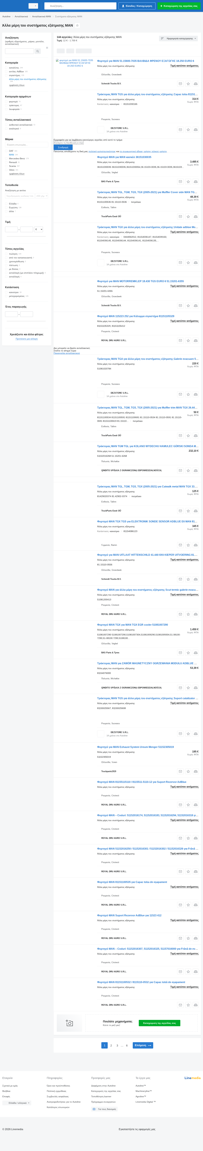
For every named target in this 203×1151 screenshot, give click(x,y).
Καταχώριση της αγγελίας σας (159, 1023)
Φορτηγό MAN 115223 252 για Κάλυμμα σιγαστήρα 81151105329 (135, 316)
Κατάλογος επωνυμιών (58, 1107)
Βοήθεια (6, 1091)
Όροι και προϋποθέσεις (58, 1085)
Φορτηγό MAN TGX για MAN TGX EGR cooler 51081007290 (132, 624)
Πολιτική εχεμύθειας (56, 1091)
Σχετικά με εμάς (10, 1085)
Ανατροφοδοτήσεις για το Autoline (64, 1102)
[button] (188, 84)
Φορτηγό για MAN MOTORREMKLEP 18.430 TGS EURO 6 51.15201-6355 (140, 281)
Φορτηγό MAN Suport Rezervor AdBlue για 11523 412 (129, 915)
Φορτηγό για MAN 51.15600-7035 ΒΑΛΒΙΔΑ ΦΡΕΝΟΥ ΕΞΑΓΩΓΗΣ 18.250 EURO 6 (145, 61)
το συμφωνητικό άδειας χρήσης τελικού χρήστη (143, 151)
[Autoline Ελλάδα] (13, 6)
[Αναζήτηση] (47, 6)
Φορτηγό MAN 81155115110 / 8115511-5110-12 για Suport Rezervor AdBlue (141, 782)
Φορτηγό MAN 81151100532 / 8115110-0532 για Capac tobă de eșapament (141, 982)
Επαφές (6, 1096)
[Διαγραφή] (47, 48)
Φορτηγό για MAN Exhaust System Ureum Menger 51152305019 (135, 747)
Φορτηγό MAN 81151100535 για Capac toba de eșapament (132, 882)
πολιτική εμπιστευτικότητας (102, 151)
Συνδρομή (63, 147)
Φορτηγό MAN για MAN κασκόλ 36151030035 (124, 157)
